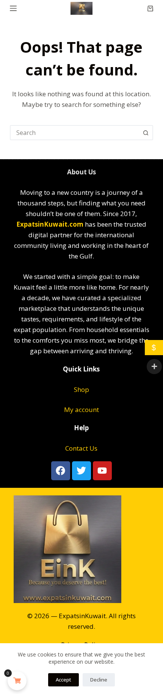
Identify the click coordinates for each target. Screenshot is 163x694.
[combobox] (75, 132)
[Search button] (145, 132)
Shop (81, 389)
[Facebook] (60, 470)
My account (81, 409)
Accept (63, 679)
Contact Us (81, 448)
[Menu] (13, 8)
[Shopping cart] (150, 8)
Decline (98, 679)
